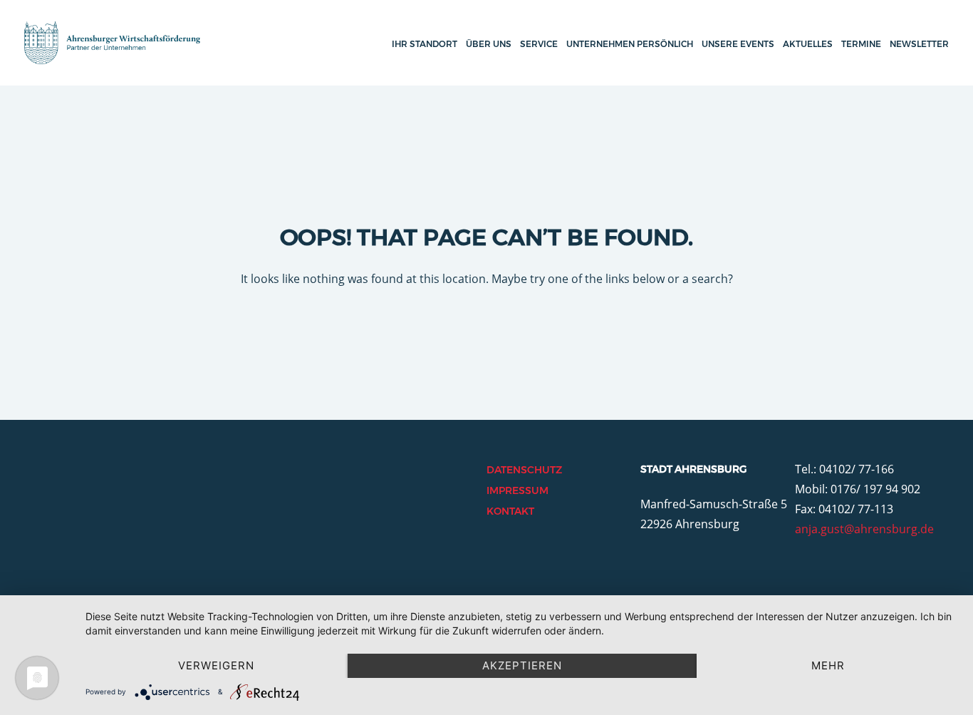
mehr (828, 665)
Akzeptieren (522, 665)
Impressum (517, 490)
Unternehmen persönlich (629, 43)
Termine (861, 43)
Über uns (488, 43)
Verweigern (216, 665)
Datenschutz (524, 469)
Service (539, 43)
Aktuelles (808, 43)
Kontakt (510, 511)
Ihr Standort (424, 43)
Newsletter (919, 43)
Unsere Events (738, 43)
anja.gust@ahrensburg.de (864, 529)
